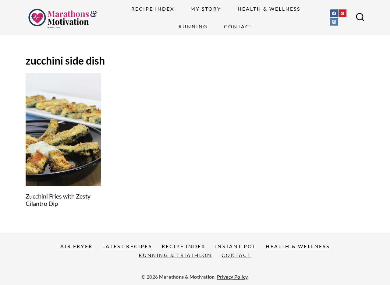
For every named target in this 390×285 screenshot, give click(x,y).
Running (193, 26)
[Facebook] (334, 13)
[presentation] (63, 129)
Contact (238, 26)
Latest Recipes (127, 246)
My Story (205, 9)
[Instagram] (334, 22)
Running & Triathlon (175, 255)
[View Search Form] (360, 18)
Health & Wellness (269, 9)
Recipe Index (152, 9)
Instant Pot (235, 246)
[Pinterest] (342, 13)
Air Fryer (76, 246)
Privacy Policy (232, 277)
